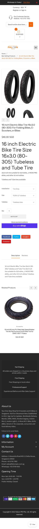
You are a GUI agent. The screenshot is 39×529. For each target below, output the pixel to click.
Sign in (23, 10)
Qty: (3, 211)
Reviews (25, 255)
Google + (26, 237)
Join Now (26, 2)
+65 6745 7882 (25, 18)
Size (3, 195)
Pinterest (6, 241)
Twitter (16, 237)
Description (15, 255)
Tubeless (4, 202)
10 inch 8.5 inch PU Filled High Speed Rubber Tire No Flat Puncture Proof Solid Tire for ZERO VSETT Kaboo (19, 331)
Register (16, 10)
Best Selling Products (8, 56)
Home (4, 54)
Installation (5, 189)
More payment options (19, 222)
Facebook (6, 237)
